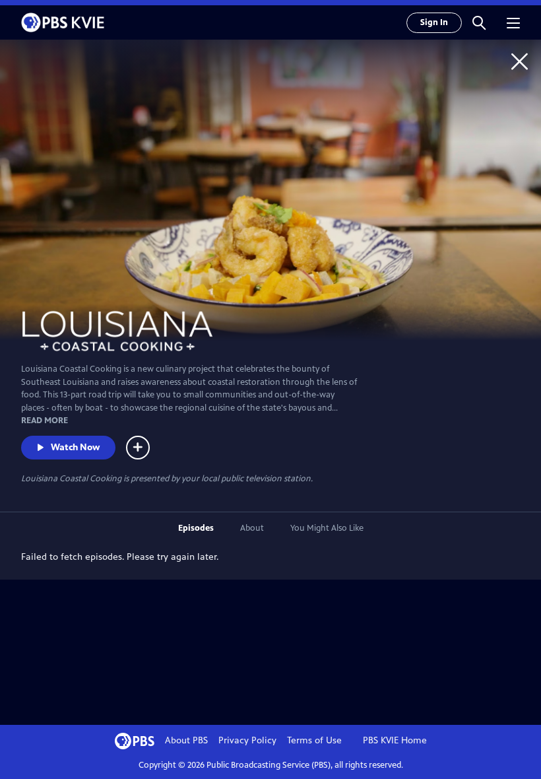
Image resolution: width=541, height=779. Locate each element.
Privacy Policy (247, 740)
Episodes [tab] (196, 528)
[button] (479, 22)
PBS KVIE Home (395, 740)
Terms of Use (314, 740)
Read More (44, 420)
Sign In (434, 22)
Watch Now (75, 447)
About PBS (186, 740)
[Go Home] (519, 61)
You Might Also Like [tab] (327, 528)
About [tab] (252, 528)
